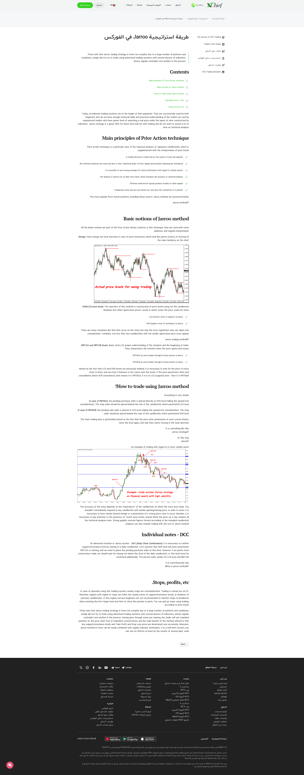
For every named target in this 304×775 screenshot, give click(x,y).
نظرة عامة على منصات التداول (177, 683)
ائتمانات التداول (144, 690)
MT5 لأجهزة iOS (182, 696)
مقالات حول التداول (213, 51)
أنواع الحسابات (221, 711)
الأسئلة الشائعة (220, 693)
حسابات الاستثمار (144, 683)
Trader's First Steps (212, 44)
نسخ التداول (146, 693)
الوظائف (224, 696)
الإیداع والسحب (145, 700)
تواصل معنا (222, 700)
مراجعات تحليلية (106, 683)
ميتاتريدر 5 (184, 686)
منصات (186, 679)
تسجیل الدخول (85, 5)
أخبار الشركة (222, 690)
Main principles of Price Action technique (166, 80)
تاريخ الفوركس (107, 708)
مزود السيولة (146, 696)
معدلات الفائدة (107, 693)
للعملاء (148, 679)
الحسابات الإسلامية (219, 715)
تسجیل (99, 5)
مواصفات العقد (221, 718)
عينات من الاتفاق (220, 725)
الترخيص (223, 686)
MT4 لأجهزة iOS (182, 713)
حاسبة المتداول (107, 696)
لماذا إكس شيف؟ (220, 683)
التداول (224, 707)
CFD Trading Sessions (211, 72)
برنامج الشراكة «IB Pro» (141, 715)
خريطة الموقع (211, 667)
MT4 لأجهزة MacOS (180, 716)
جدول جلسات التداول (104, 725)
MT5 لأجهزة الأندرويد (180, 693)
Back (183, 644)
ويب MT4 (185, 706)
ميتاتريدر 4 (184, 703)
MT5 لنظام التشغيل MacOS (177, 700)
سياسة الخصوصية (219, 739)
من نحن (223, 667)
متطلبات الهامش (220, 721)
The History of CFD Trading (209, 37)
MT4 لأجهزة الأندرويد (180, 710)
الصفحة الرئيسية (218, 19)
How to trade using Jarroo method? (169, 94)
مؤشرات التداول (214, 65)
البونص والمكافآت (144, 686)
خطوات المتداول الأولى (104, 711)
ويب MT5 (185, 690)
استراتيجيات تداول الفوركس (198, 19)
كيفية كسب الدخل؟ (143, 711)
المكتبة (110, 703)
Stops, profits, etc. (176, 107)
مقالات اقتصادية (106, 686)
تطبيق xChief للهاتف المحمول (177, 720)
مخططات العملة (106, 690)
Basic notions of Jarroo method (170, 87)
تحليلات (109, 679)
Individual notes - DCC (174, 100)
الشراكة (129, 5)
